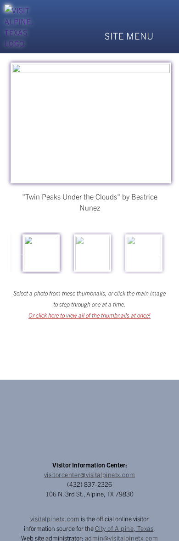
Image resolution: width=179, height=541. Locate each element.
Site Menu (129, 35)
